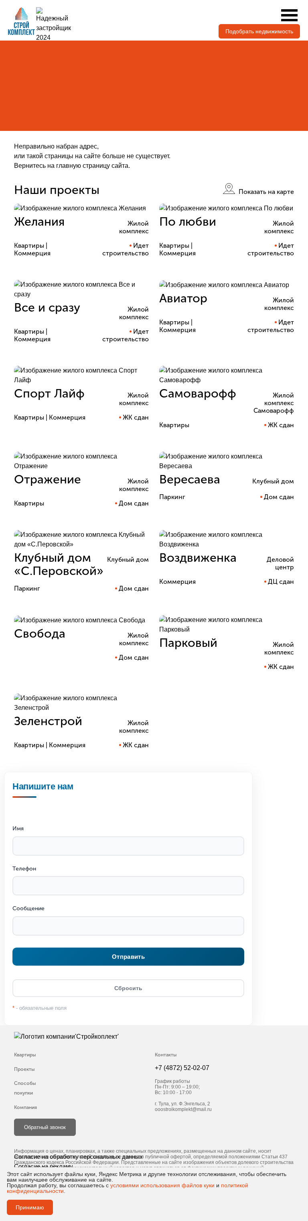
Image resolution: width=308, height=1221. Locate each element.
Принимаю (30, 1207)
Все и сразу (47, 307)
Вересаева (189, 479)
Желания (39, 221)
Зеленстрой (48, 721)
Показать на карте (265, 192)
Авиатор (183, 298)
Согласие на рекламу (43, 1166)
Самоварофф (197, 393)
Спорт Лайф (49, 393)
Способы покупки (25, 1088)
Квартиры (25, 1055)
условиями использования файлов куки (162, 1185)
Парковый (188, 643)
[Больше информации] (81, 208)
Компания (25, 1107)
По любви (187, 221)
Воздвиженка (198, 557)
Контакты (165, 1055)
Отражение (47, 479)
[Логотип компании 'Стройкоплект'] (84, 1037)
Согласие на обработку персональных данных (78, 1156)
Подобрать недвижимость (259, 31)
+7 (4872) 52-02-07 (182, 1067)
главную (68, 165)
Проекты (24, 1069)
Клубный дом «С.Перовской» (58, 564)
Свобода (39, 633)
